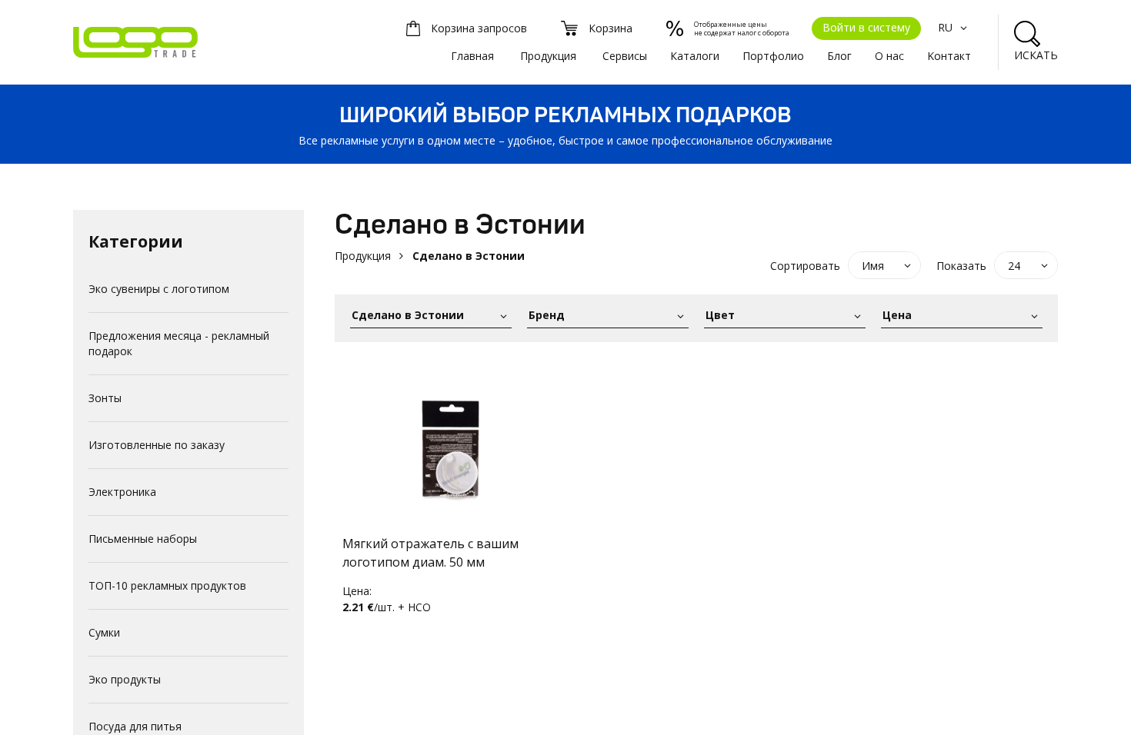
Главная (472, 55)
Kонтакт (949, 55)
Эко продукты (124, 679)
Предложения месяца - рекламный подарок (178, 343)
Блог (839, 55)
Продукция (548, 55)
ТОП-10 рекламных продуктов (167, 585)
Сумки (104, 632)
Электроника (122, 491)
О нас (889, 55)
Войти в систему (866, 27)
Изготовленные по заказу (156, 444)
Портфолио (773, 55)
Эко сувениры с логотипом (158, 288)
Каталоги (694, 55)
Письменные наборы (142, 538)
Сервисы (624, 55)
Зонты (105, 398)
